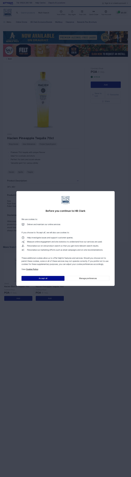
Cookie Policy (32, 269)
